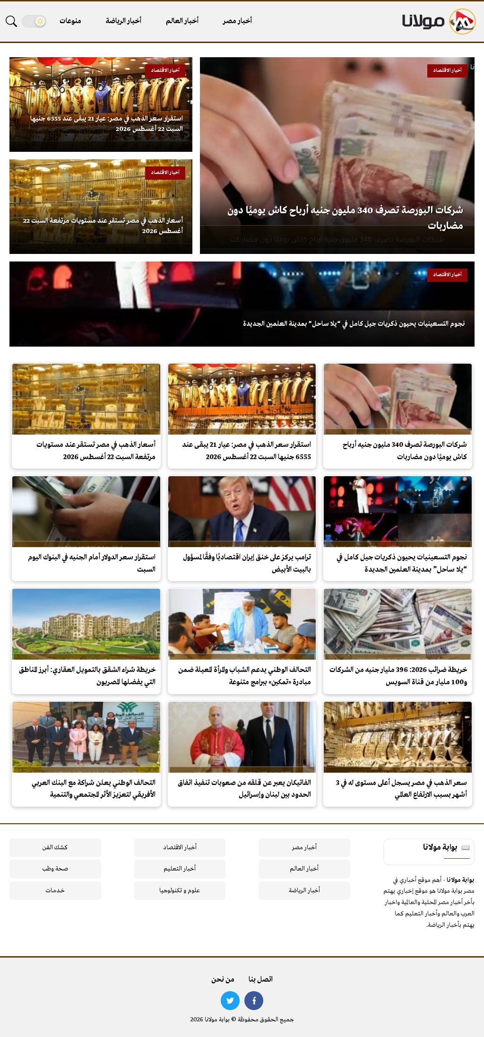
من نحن (222, 980)
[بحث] (11, 21)
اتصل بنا (261, 980)
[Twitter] (230, 1000)
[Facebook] (253, 1000)
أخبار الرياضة (123, 21)
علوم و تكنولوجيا (179, 891)
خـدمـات (55, 891)
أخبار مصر (237, 21)
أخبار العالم (182, 21)
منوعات (70, 21)
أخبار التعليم (180, 869)
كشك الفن (55, 848)
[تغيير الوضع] (34, 21)
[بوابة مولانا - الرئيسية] (438, 21)
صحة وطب (55, 869)
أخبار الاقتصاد (180, 848)
